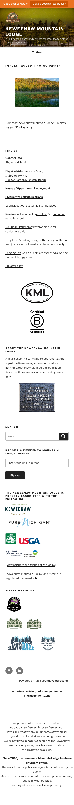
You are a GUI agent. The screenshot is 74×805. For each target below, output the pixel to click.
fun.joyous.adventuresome (51, 680)
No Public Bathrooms (18, 227)
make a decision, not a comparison (37, 691)
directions (35, 171)
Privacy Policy (14, 266)
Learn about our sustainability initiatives (30, 205)
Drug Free (11, 240)
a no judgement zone (37, 695)
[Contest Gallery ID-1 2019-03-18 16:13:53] (37, 92)
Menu (39, 52)
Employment (42, 188)
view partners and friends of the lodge (31, 565)
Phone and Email (15, 162)
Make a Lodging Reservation (49, 3)
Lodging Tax (13, 253)
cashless (41, 214)
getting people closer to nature (44, 745)
